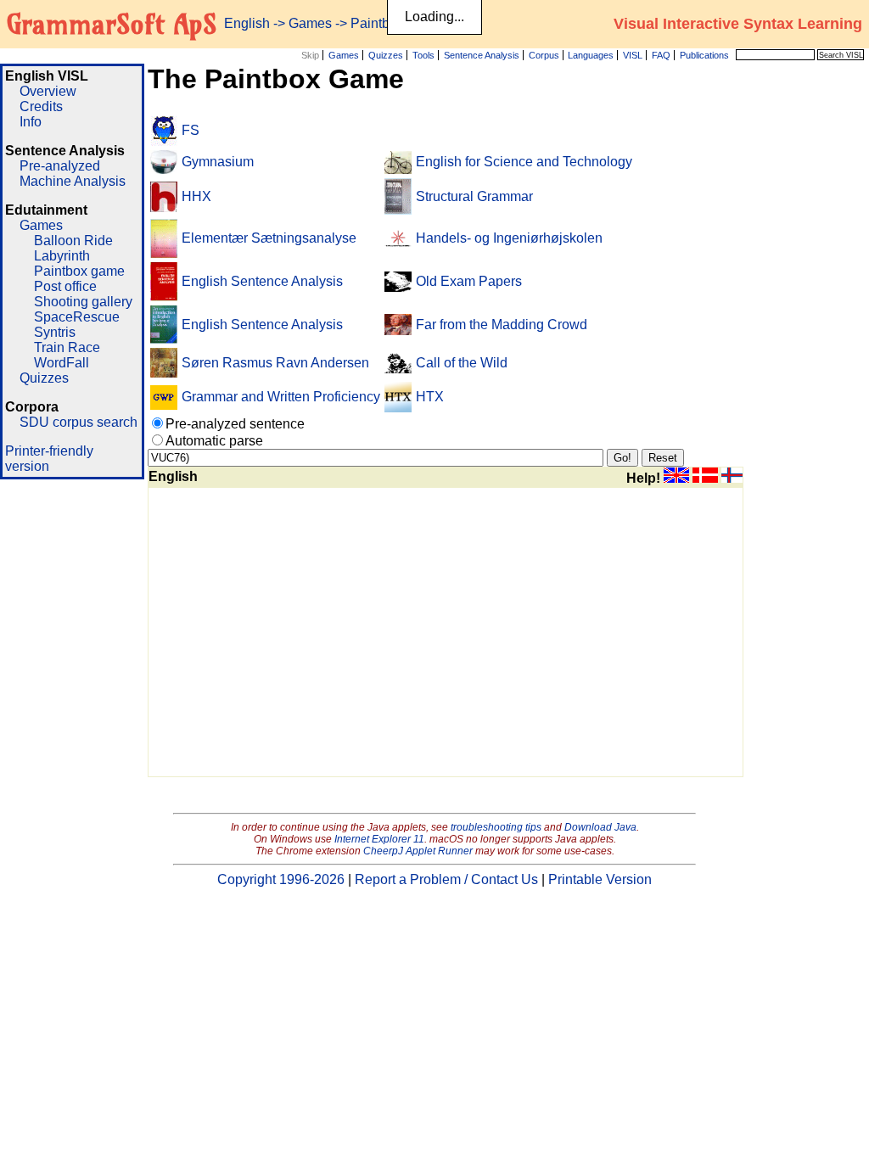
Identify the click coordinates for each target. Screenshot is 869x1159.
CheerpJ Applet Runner (418, 851)
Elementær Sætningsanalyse (269, 238)
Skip (310, 55)
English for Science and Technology (524, 161)
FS (190, 130)
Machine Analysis (73, 181)
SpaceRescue (77, 317)
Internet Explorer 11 (379, 839)
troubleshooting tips (496, 827)
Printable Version (600, 879)
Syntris (55, 332)
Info (31, 122)
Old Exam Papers (469, 281)
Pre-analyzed (60, 166)
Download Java (600, 827)
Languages (591, 55)
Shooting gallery (83, 301)
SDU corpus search (78, 422)
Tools (423, 55)
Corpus (544, 55)
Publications (704, 55)
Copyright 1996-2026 (281, 879)
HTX (430, 396)
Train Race (67, 347)
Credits (41, 106)
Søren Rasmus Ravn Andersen (275, 363)
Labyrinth (62, 256)
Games (343, 55)
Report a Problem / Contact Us (446, 879)
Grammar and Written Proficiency (281, 396)
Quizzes (385, 55)
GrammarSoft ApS (111, 24)
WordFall (61, 363)
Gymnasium (218, 161)
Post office (65, 286)
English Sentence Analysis (262, 281)
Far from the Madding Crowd (501, 324)
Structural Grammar (474, 196)
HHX (196, 196)
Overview (48, 91)
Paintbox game (79, 271)
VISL (632, 55)
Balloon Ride (73, 240)
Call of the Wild (461, 363)
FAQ (661, 55)
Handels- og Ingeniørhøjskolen (509, 238)
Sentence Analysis (481, 55)
